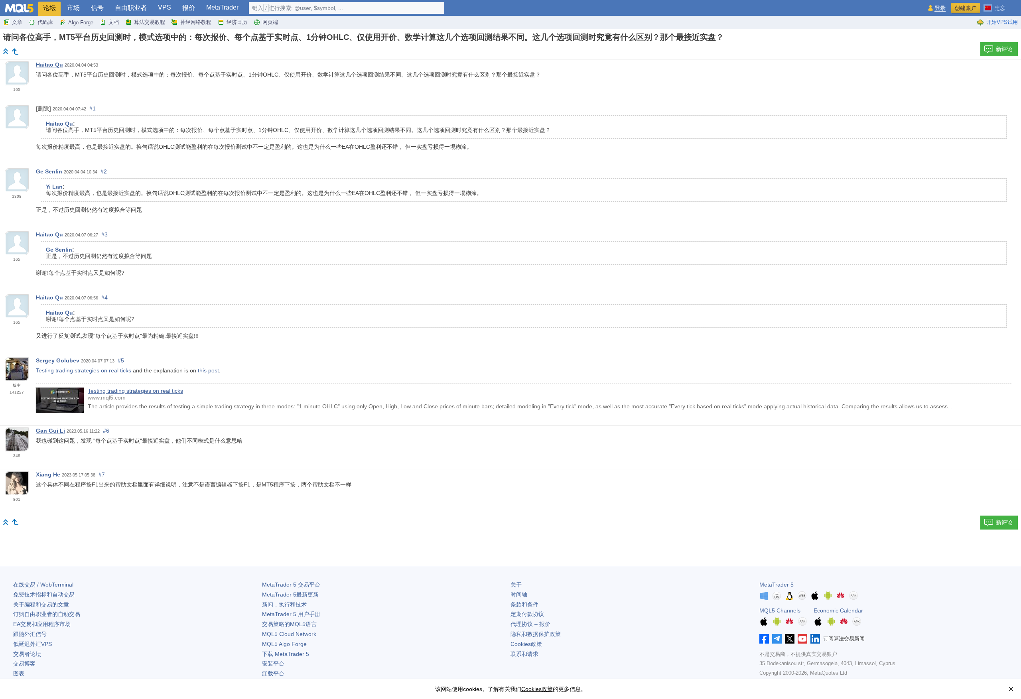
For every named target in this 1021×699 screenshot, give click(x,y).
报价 (188, 7)
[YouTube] (802, 639)
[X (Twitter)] (789, 639)
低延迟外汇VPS (32, 644)
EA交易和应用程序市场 (42, 624)
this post (208, 370)
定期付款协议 (527, 614)
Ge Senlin (49, 171)
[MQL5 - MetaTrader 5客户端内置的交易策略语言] (19, 8)
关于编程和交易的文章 (41, 604)
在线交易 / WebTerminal (43, 584)
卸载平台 (273, 673)
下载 (285, 654)
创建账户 (965, 8)
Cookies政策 (526, 644)
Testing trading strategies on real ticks (83, 370)
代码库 (45, 22)
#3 (104, 234)
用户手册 (291, 614)
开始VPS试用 (1002, 22)
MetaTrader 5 (776, 584)
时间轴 (518, 594)
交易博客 (24, 663)
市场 (73, 7)
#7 (102, 474)
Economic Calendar (838, 610)
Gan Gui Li (50, 430)
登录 (940, 8)
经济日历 (237, 22)
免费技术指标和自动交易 (44, 594)
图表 (18, 673)
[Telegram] (777, 639)
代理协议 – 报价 (530, 624)
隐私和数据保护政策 (535, 634)
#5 (121, 360)
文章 (17, 22)
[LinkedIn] (815, 639)
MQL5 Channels (779, 610)
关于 (516, 584)
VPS (164, 7)
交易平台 (291, 584)
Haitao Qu (49, 64)
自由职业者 (131, 7)
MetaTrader (222, 7)
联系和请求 (524, 654)
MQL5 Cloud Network (289, 634)
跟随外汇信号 (30, 634)
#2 (104, 171)
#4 (104, 297)
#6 (106, 430)
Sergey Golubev (57, 360)
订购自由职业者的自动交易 (46, 614)
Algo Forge (80, 23)
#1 (92, 108)
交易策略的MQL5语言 (289, 624)
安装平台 (273, 663)
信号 (97, 7)
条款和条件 (524, 604)
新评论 (1004, 49)
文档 (113, 22)
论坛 (49, 7)
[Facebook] (764, 639)
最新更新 (290, 594)
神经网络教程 (195, 22)
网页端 (270, 22)
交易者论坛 (27, 654)
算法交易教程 (149, 22)
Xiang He (48, 474)
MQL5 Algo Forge (284, 644)
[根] (5, 51)
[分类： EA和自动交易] (15, 51)
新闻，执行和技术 (284, 604)
